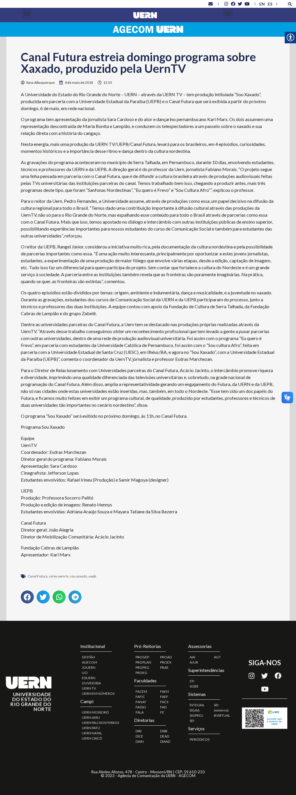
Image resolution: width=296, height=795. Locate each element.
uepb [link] (92, 576)
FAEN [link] (164, 691)
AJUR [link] (194, 662)
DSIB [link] (163, 731)
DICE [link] (139, 736)
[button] (290, 4)
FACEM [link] (141, 691)
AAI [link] (192, 657)
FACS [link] (164, 702)
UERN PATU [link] (91, 728)
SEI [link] (192, 720)
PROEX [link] (165, 662)
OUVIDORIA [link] (91, 683)
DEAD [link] (164, 736)
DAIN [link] (140, 741)
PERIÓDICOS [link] (200, 739)
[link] (210, 3)
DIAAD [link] (165, 741)
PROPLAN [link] (143, 662)
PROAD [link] (166, 657)
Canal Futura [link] (37, 576)
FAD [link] (163, 707)
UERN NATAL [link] (92, 733)
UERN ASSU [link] (91, 717)
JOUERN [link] (88, 667)
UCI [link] (85, 672)
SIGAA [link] (194, 710)
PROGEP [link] (142, 657)
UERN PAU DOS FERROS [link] (100, 722)
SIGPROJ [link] (196, 715)
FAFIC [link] (140, 696)
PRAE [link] (164, 667)
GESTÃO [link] (88, 657)
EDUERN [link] (88, 678)
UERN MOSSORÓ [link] (95, 712)
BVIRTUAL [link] (222, 715)
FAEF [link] (164, 696)
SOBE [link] (194, 686)
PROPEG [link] (142, 667)
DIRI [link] (139, 731)
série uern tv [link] (58, 576)
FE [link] (162, 712)
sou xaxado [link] (78, 576)
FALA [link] (140, 712)
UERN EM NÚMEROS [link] (98, 693)
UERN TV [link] (89, 688)
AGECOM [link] (89, 662)
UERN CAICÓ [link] (92, 738)
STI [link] (192, 681)
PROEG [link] (141, 672)
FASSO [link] (141, 707)
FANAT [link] (141, 702)
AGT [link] (217, 657)
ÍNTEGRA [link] (197, 705)
